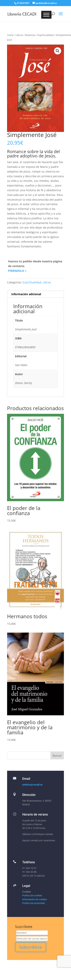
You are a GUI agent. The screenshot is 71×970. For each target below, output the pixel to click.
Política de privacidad (33, 903)
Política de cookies (32, 895)
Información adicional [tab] (26, 294)
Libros (19, 35)
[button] (57, 50)
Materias (30, 35)
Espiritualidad (45, 35)
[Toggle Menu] (46, 15)
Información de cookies (34, 899)
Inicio (10, 35)
